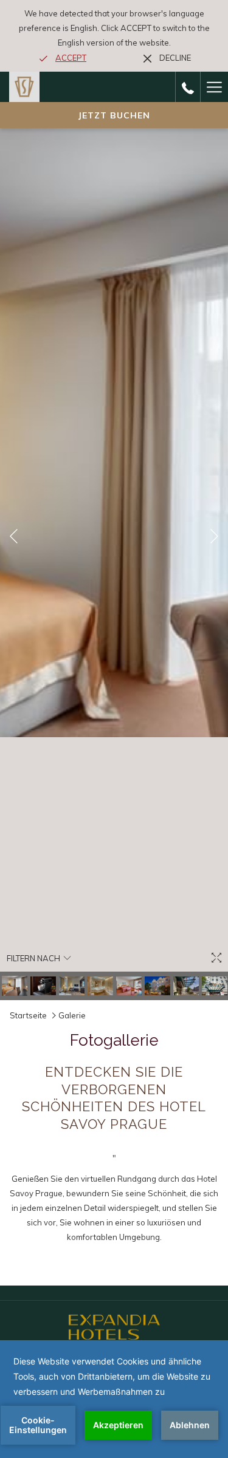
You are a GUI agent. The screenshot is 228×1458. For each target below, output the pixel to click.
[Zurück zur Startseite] (24, 87)
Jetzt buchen (114, 115)
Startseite (29, 1015)
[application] (114, 1399)
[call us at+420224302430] (188, 86)
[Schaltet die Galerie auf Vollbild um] (216, 957)
